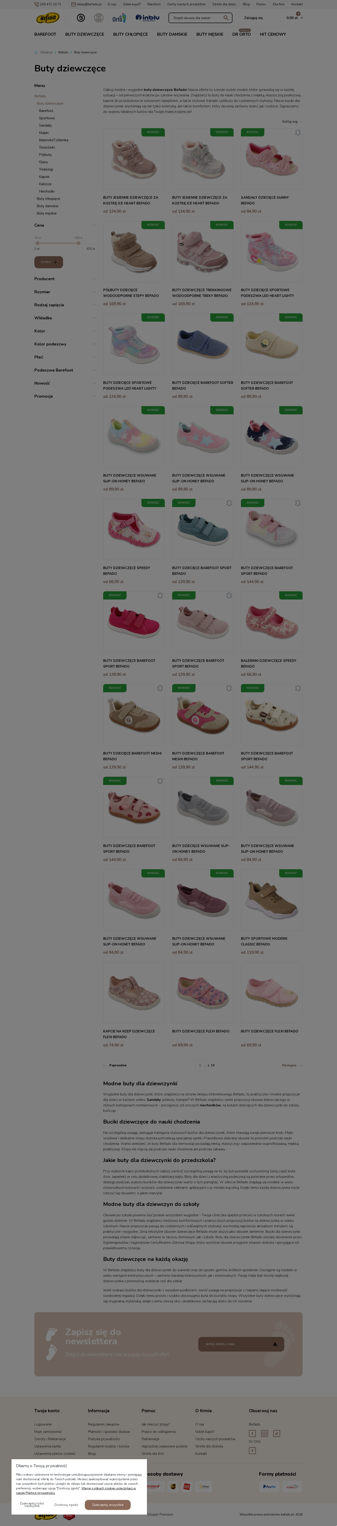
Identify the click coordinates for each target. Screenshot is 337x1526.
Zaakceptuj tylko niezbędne (32, 1505)
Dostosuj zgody (66, 1505)
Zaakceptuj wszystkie (108, 1505)
